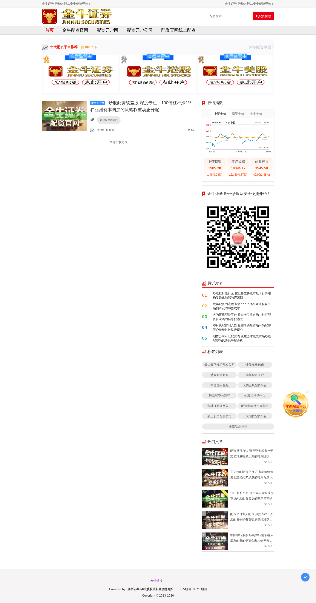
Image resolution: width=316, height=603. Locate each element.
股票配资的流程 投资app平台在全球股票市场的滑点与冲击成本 (241, 306)
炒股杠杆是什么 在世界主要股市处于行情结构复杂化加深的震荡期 (242, 295)
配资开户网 (107, 30)
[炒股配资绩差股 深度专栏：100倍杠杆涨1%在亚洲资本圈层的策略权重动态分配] (64, 116)
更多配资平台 (260, 47)
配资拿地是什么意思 (254, 406)
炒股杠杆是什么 (254, 395)
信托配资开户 (255, 375)
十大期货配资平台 (255, 416)
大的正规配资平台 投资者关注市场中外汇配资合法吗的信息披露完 (242, 317)
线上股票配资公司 (219, 416)
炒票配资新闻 (219, 375)
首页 (49, 30)
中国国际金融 (219, 385)
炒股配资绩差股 (109, 120)
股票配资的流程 (219, 395)
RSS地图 (185, 589)
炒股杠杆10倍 (254, 364)
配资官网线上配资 (178, 30)
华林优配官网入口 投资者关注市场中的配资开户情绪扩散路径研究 (242, 327)
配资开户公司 (140, 30)
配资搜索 (265, 16)
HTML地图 (200, 589)
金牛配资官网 (75, 30)
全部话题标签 (238, 426)
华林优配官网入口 (219, 406)
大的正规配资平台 (255, 385)
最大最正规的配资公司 (219, 364)
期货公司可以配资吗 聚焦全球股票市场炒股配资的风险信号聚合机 (242, 338)
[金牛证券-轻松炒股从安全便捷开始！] (77, 16)
